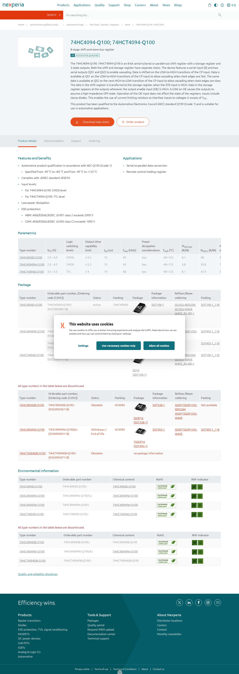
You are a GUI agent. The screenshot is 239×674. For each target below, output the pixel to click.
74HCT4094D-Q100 (31, 271)
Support (114, 5)
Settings (83, 345)
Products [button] (63, 5)
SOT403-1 (159, 429)
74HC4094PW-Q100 (31, 264)
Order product (135, 121)
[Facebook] (198, 602)
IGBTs (21, 647)
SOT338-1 (159, 405)
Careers (140, 5)
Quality (99, 5)
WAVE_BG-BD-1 (184, 313)
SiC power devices (29, 638)
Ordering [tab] (94, 140)
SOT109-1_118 (210, 304)
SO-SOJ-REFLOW (185, 304)
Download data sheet (96, 121)
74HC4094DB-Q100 (31, 405)
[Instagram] (208, 602)
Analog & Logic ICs (29, 651)
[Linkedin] (189, 602)
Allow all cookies (159, 345)
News (166, 5)
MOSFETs (24, 634)
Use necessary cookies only (118, 345)
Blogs (178, 5)
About (154, 5)
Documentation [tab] (54, 140)
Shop (127, 5)
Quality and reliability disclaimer (38, 574)
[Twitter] (179, 602)
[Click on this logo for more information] (166, 487)
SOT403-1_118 (210, 331)
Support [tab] (76, 140)
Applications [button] (82, 5)
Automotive (25, 656)
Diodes (22, 625)
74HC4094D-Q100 (30, 257)
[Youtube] (217, 602)
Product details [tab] (27, 140)
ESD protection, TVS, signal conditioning (42, 629)
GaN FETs (24, 643)
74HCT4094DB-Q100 (32, 453)
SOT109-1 (158, 304)
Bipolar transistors (29, 620)
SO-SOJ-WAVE (183, 309)
